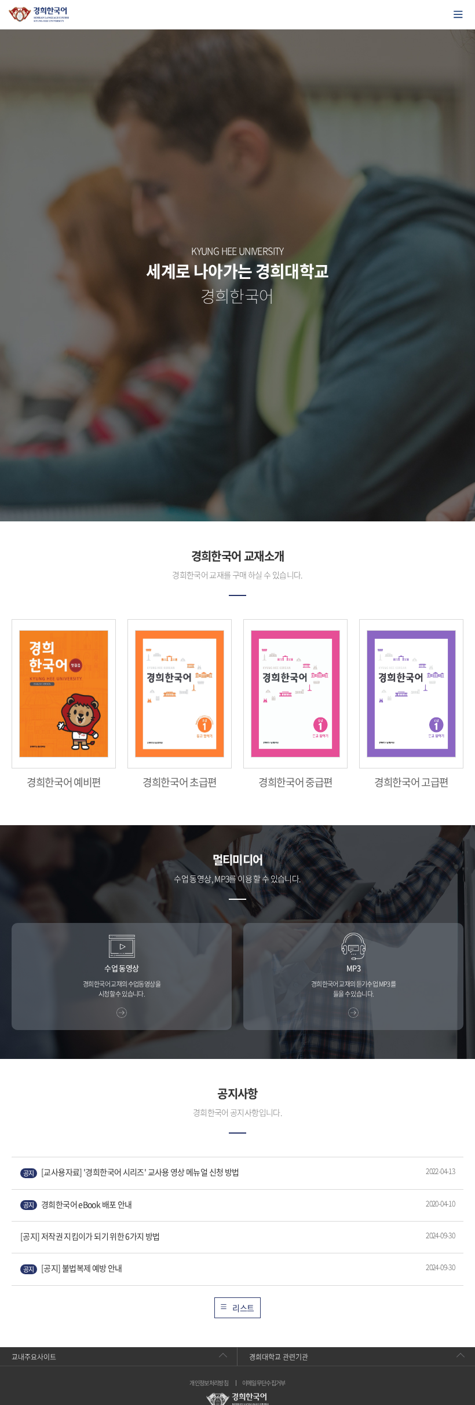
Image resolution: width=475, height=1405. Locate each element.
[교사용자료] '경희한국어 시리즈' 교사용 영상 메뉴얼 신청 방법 (131, 1172)
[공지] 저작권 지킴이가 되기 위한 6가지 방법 (90, 1236)
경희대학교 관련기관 (278, 1357)
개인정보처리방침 (208, 1383)
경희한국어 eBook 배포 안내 (77, 1204)
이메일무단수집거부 (264, 1383)
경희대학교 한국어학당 (39, 14)
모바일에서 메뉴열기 (458, 14)
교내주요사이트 (34, 1357)
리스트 (243, 1308)
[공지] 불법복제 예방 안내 (72, 1268)
